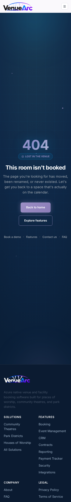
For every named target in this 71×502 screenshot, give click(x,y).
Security (44, 465)
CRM (42, 438)
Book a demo (12, 236)
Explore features (35, 220)
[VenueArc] (17, 379)
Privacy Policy (49, 490)
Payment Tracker (51, 458)
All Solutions (12, 450)
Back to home (35, 207)
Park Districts (13, 436)
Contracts (45, 445)
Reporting (45, 452)
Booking (44, 424)
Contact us (49, 236)
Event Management (52, 431)
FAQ (64, 236)
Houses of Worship (17, 443)
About (8, 490)
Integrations (47, 472)
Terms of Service (51, 496)
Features (31, 236)
